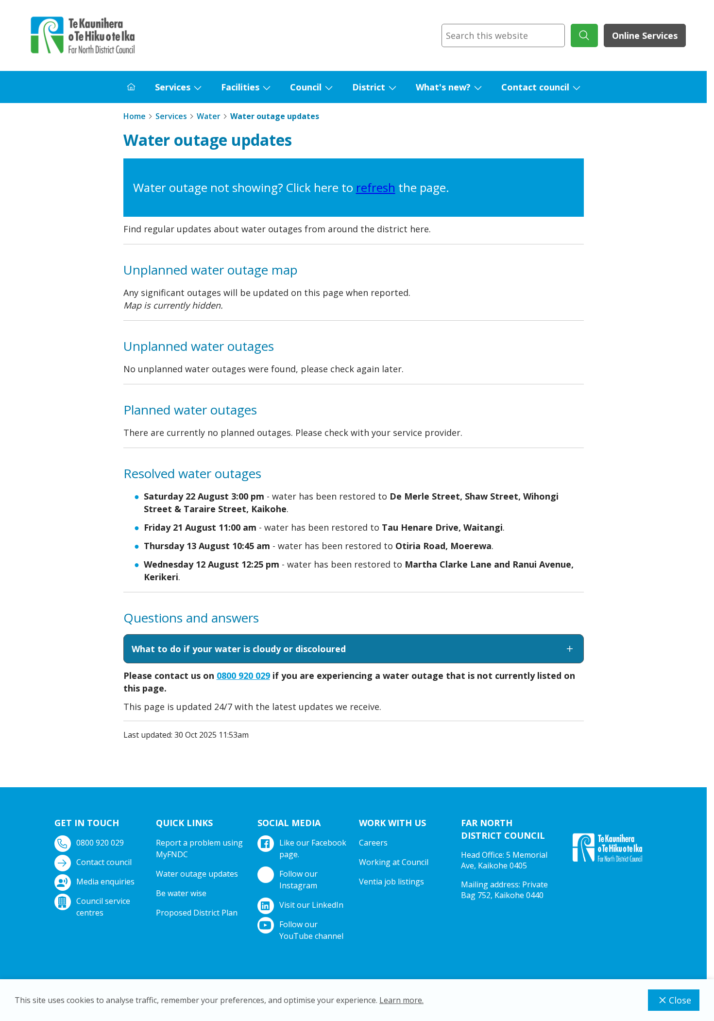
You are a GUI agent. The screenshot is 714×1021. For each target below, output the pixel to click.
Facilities (240, 87)
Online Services (645, 35)
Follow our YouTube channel (311, 930)
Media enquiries (105, 881)
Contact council (535, 87)
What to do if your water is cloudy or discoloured (239, 649)
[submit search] (584, 35)
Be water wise (181, 893)
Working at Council (393, 862)
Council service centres (103, 907)
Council (306, 87)
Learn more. (401, 1000)
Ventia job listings (391, 881)
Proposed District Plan (197, 912)
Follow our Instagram (298, 879)
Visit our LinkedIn (311, 905)
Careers (373, 842)
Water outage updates (197, 873)
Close (680, 1000)
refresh (375, 187)
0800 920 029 (243, 675)
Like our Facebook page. (312, 848)
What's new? (443, 87)
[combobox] (503, 35)
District (368, 87)
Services (172, 87)
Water (209, 116)
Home (134, 116)
